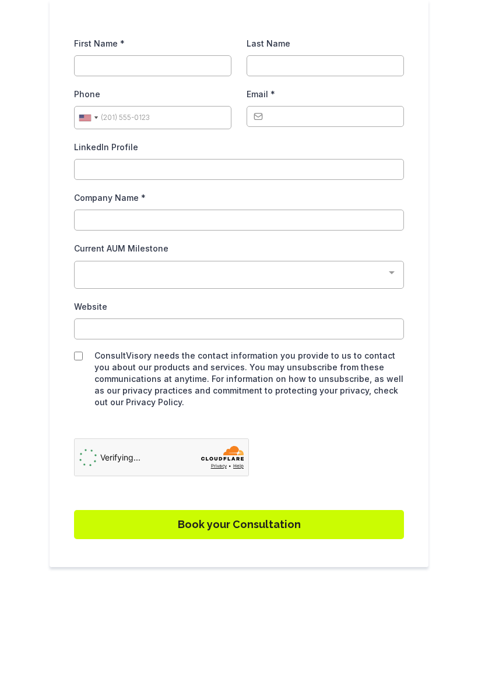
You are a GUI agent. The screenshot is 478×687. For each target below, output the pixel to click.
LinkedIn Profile (106, 147)
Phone (87, 94)
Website (90, 306)
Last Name (268, 43)
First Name (99, 43)
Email (261, 94)
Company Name (110, 198)
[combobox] (88, 118)
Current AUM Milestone (121, 248)
